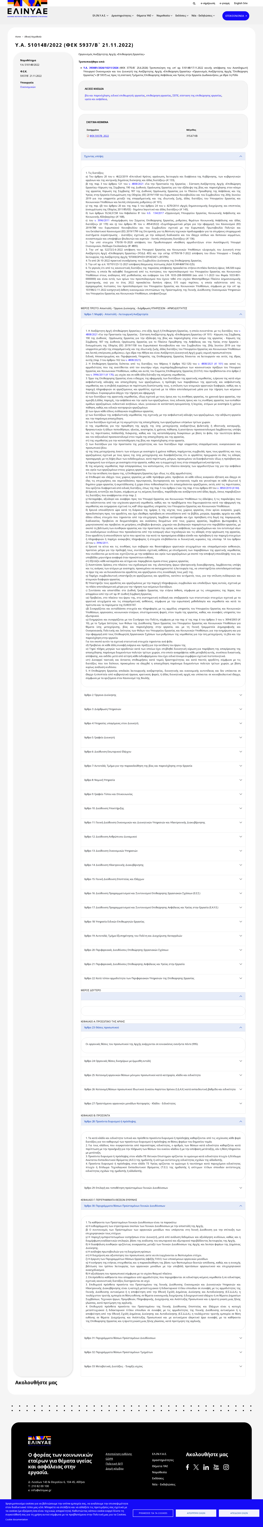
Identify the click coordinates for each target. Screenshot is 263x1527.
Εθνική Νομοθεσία (33, 36)
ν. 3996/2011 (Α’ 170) (102, 374)
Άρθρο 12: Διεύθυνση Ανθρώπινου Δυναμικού (110, 836)
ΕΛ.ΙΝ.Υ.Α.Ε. (99, 15)
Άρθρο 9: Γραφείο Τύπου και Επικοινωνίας (108, 794)
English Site (241, 3)
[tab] (163, 229)
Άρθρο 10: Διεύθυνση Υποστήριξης (104, 808)
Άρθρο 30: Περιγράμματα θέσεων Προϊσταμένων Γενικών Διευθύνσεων (124, 1205)
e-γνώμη (225, 3)
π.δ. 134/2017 (155, 213)
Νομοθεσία (163, 15)
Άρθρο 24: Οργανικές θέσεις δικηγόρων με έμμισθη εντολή (117, 1061)
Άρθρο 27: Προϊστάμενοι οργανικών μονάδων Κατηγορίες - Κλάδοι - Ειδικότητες (130, 1103)
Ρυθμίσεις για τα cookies (153, 1513)
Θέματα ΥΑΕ (144, 15)
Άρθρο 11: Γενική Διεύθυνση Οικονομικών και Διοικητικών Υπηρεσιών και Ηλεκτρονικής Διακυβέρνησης (144, 822)
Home (18, 36)
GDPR (109, 1459)
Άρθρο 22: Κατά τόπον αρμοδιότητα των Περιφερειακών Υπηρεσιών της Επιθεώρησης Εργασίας (139, 978)
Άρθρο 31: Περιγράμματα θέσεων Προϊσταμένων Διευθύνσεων (120, 1338)
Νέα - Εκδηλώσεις (201, 15)
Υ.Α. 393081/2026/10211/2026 (100, 67)
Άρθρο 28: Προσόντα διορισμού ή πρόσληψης (110, 1121)
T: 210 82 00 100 (38, 1486)
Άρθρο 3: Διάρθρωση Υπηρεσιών (102, 709)
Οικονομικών (28, 87)
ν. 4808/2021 (136, 184)
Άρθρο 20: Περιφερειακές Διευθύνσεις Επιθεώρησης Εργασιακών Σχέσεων (126, 950)
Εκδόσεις (180, 15)
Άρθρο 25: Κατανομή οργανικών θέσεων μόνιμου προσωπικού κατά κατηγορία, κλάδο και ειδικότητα (142, 1075)
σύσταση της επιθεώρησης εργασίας (201, 95)
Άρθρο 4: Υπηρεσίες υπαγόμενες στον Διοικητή (111, 723)
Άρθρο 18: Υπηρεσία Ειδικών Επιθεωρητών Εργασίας (114, 921)
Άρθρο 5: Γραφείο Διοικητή (99, 737)
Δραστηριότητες (121, 15)
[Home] (29, 8)
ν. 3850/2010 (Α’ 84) (228, 488)
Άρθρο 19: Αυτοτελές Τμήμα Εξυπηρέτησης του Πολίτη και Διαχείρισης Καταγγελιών (133, 935)
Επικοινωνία (234, 16)
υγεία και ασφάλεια (96, 99)
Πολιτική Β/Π (114, 1463)
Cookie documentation (16, 1519)
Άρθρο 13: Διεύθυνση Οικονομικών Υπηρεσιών (111, 850)
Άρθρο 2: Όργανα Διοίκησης (100, 695)
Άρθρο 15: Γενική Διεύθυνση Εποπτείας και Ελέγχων (114, 879)
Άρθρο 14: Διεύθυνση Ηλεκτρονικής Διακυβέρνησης (114, 865)
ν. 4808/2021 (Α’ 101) (210, 363)
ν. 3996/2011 (102, 220)
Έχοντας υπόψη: (93, 156)
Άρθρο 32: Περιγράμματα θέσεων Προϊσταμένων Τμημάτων (118, 1352)
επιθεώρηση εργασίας (158, 95)
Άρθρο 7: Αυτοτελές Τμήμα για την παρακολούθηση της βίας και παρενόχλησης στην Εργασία (138, 765)
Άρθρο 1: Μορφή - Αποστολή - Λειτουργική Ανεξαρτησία (116, 314)
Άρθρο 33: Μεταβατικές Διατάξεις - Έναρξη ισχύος (113, 1366)
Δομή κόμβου (115, 1468)
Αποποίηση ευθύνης (119, 1454)
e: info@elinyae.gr (39, 1490)
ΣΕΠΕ (175, 95)
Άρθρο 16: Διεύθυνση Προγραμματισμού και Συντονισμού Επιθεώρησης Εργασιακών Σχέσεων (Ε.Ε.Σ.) (142, 893)
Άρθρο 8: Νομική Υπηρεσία (99, 780)
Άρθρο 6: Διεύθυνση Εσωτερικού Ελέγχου (107, 751)
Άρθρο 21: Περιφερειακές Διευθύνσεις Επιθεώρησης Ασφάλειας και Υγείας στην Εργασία (134, 964)
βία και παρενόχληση (97, 95)
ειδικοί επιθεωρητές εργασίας (128, 95)
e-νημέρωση (208, 3)
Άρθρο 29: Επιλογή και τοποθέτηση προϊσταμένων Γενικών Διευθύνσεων (126, 1187)
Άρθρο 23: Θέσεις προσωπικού (101, 1027)
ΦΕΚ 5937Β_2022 (99, 136)
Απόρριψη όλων (196, 1513)
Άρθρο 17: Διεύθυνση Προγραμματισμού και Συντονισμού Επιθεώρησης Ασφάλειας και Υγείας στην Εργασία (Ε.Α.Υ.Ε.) (151, 907)
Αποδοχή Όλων (239, 1513)
